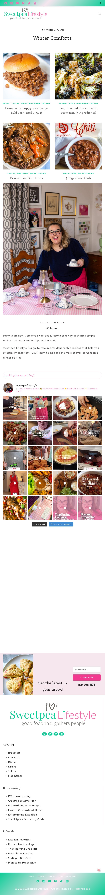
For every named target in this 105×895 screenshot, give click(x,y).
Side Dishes (15, 775)
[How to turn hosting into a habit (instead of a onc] (90, 433)
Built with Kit (86, 685)
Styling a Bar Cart (19, 858)
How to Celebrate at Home (25, 810)
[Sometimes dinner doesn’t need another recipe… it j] (65, 483)
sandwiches (26, 103)
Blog (41, 876)
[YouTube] (17, 3)
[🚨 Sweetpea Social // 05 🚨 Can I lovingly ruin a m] (90, 508)
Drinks (12, 766)
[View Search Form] (100, 3)
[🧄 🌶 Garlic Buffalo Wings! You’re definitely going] (65, 458)
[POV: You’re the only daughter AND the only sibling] (15, 458)
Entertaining (11, 788)
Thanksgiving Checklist (22, 848)
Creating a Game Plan (22, 800)
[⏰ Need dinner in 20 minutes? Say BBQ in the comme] (65, 433)
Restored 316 (82, 888)
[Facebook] (5, 3)
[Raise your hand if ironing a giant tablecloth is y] (90, 458)
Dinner (12, 762)
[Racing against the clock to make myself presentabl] (15, 483)
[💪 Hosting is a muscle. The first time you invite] (40, 458)
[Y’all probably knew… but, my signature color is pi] (40, 508)
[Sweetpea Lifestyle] (25, 14)
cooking (15, 103)
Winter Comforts (42, 103)
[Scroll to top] (98, 884)
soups (73, 173)
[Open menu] (99, 14)
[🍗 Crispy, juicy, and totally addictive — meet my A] (90, 408)
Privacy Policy (68, 876)
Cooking (8, 744)
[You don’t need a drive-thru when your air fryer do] (40, 433)
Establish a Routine (20, 853)
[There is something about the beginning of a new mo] (90, 483)
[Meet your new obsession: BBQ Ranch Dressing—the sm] (15, 433)
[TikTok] (29, 3)
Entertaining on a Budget (24, 805)
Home (31, 876)
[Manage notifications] (99, 870)
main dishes (22, 173)
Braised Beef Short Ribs (26, 178)
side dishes (74, 103)
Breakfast (14, 752)
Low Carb (14, 757)
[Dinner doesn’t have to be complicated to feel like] (40, 483)
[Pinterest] (23, 3)
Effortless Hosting (19, 796)
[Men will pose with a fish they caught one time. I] (40, 408)
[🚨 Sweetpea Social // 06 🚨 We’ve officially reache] (65, 508)
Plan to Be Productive (22, 862)
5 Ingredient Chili (78, 178)
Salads (12, 771)
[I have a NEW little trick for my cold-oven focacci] (15, 408)
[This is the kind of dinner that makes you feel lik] (15, 508)
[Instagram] (11, 3)
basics (6, 103)
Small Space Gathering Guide (26, 819)
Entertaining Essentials (22, 814)
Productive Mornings (21, 844)
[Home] (42, 30)
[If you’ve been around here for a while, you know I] (65, 408)
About (52, 876)
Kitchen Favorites (19, 839)
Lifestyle (8, 831)
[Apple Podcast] (35, 3)
